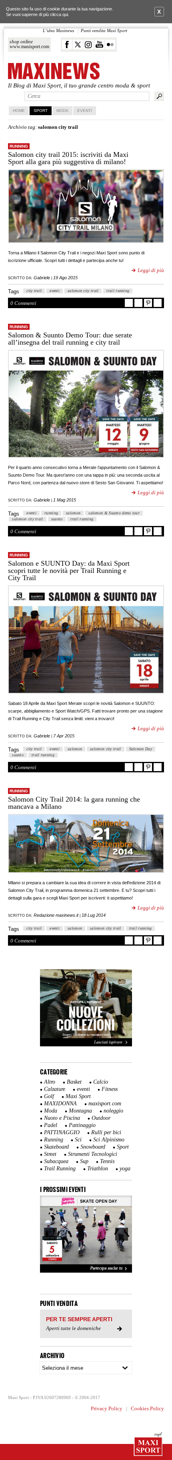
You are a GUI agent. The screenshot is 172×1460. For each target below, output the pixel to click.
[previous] (50, 1234)
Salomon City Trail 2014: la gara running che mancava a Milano (74, 802)
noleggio (113, 1111)
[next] (121, 1234)
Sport (41, 110)
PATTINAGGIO (62, 1132)
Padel (50, 1125)
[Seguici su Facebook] (67, 44)
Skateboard (56, 1147)
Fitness (110, 1089)
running (51, 513)
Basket (74, 1082)
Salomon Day (140, 749)
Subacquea (56, 1161)
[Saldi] (86, 1045)
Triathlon (97, 1169)
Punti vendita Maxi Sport (104, 30)
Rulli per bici (106, 1132)
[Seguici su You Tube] (99, 44)
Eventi (84, 110)
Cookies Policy (147, 1408)
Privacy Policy (106, 1408)
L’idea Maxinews (58, 30)
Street (50, 1154)
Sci (78, 1140)
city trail (34, 290)
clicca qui (59, 14)
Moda (62, 110)
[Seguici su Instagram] (89, 44)
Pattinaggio (82, 1125)
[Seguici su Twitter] (78, 44)
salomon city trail (83, 290)
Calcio (100, 1082)
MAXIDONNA (60, 1104)
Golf (49, 1096)
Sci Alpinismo (108, 1140)
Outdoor (101, 1118)
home (19, 110)
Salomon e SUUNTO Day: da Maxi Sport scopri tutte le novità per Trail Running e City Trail (69, 570)
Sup (84, 1161)
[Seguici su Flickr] (110, 44)
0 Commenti (23, 303)
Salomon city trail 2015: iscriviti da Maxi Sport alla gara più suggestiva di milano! (68, 158)
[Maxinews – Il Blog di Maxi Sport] (54, 72)
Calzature (54, 1089)
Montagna (80, 1111)
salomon (73, 513)
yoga (125, 1169)
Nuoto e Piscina (62, 1118)
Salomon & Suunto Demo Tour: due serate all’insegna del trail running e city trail (70, 338)
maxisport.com (104, 1104)
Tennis (107, 1161)
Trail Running (60, 1169)
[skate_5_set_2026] (86, 1234)
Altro (49, 1082)
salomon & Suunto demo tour (114, 513)
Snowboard (92, 1147)
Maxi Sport (78, 1096)
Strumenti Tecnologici (92, 1154)
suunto (57, 519)
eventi (55, 290)
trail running (117, 290)
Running (19, 146)
